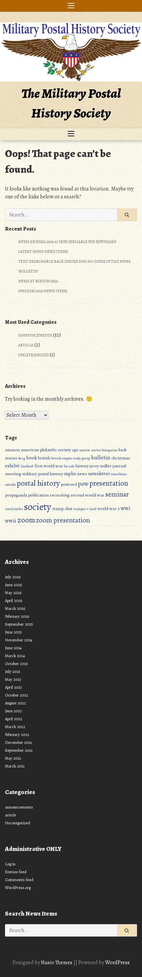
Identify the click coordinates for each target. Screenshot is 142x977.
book (31, 457)
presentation (108, 483)
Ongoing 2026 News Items (42, 291)
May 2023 (13, 679)
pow (83, 483)
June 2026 (13, 585)
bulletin (100, 457)
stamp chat (62, 508)
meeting (13, 474)
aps (75, 450)
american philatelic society (46, 450)
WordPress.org (18, 887)
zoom (26, 520)
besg (21, 458)
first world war (49, 466)
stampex (79, 508)
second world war (87, 495)
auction (84, 450)
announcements (35, 335)
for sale (69, 466)
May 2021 (13, 758)
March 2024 (15, 655)
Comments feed (19, 879)
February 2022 (17, 734)
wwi (125, 508)
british (44, 458)
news (82, 474)
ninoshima (119, 474)
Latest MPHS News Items (43, 251)
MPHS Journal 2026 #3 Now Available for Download (67, 241)
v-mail (91, 508)
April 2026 (13, 600)
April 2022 (13, 719)
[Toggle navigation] (71, 6)
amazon (12, 450)
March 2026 (15, 608)
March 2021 (15, 766)
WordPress (117, 962)
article (25, 345)
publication (38, 495)
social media (14, 508)
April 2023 (13, 687)
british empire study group (70, 458)
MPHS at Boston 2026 (38, 281)
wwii (10, 520)
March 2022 (15, 726)
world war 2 (108, 508)
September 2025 (19, 624)
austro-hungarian (104, 450)
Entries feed (15, 872)
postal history (38, 483)
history (82, 466)
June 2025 (13, 632)
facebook (27, 466)
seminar (117, 494)
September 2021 (19, 750)
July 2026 (12, 577)
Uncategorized (33, 355)
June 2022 (13, 711)
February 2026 (17, 616)
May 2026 (13, 592)
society (37, 506)
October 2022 (16, 695)
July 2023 (12, 671)
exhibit (12, 465)
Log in (10, 864)
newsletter (99, 473)
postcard (69, 484)
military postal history (42, 474)
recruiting (60, 495)
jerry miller (101, 466)
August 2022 (15, 703)
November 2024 (18, 640)
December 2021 (18, 742)
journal (119, 466)
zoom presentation (63, 520)
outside (10, 484)
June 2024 (13, 648)
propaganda (16, 495)
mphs (70, 473)
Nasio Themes (57, 962)
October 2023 (16, 663)
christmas (120, 458)
